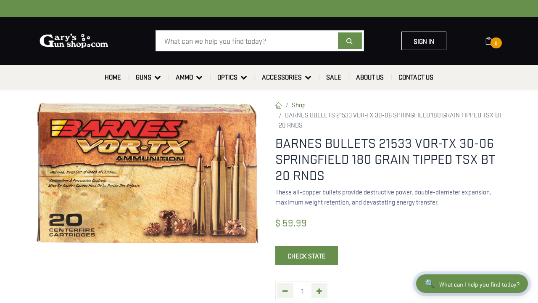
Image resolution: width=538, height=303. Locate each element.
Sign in (424, 40)
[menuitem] (112, 77)
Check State (306, 255)
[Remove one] (285, 290)
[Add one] (319, 290)
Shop (299, 104)
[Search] (350, 40)
